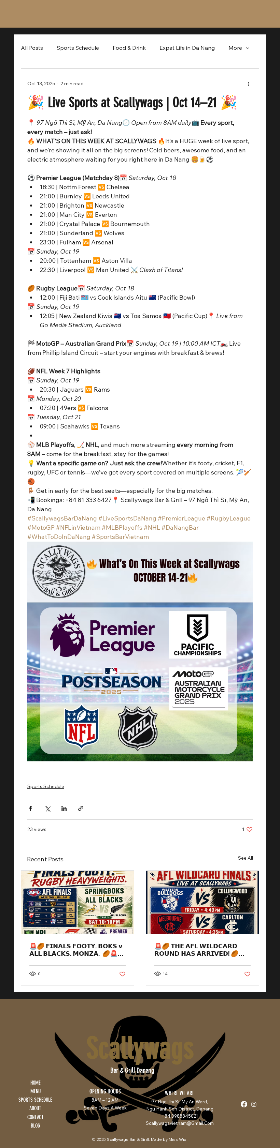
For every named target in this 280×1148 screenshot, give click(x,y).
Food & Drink (129, 47)
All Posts (32, 47)
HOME (35, 1082)
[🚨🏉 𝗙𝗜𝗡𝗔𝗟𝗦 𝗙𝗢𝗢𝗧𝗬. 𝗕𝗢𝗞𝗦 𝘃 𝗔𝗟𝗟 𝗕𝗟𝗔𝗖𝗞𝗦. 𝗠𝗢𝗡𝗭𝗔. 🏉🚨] (77, 902)
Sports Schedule (78, 47)
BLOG (35, 1125)
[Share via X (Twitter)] (47, 808)
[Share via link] (81, 808)
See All (245, 858)
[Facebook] (244, 1104)
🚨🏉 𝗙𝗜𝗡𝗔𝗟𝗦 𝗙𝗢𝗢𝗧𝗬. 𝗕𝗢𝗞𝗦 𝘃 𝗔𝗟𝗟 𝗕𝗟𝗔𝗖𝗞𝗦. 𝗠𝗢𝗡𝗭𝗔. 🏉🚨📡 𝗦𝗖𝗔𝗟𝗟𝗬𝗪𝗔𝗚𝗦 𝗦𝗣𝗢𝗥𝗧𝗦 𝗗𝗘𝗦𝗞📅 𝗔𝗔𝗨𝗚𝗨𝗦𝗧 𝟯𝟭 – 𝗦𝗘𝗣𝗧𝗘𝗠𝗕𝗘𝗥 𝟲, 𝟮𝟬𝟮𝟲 (77, 949)
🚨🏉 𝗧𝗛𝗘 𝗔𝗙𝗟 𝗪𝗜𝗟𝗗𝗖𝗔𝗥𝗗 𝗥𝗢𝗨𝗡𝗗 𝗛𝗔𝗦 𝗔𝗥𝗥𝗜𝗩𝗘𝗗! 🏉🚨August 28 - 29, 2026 (200, 949)
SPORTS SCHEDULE (35, 1100)
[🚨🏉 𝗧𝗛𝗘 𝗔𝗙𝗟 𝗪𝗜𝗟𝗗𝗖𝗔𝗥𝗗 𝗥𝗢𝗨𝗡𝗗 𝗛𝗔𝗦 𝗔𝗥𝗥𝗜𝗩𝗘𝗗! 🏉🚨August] (202, 902)
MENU (35, 1091)
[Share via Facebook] (30, 808)
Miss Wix (177, 1139)
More (235, 47)
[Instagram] (254, 1104)
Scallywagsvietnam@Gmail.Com (180, 1123)
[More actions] (248, 84)
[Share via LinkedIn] (64, 808)
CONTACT (35, 1117)
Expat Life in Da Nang (187, 47)
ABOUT (35, 1108)
